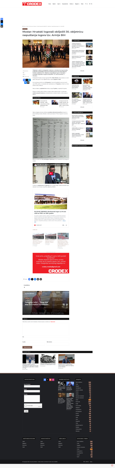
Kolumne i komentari (80, 395)
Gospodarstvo (65, 3)
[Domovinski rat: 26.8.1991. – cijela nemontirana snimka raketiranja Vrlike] (36, 102)
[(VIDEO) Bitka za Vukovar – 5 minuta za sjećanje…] (89, 129)
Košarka (77, 427)
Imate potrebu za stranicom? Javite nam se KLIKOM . (48, 461)
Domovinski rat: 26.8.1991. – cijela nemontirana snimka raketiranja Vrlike (78, 116)
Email (25, 389)
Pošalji (26, 411)
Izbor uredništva (79, 382)
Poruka (26, 394)
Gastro (77, 393)
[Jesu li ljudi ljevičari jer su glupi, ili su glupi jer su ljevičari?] (62, 395)
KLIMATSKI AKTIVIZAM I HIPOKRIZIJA (69, 388)
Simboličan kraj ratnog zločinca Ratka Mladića (75, 86)
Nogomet (78, 421)
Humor (77, 391)
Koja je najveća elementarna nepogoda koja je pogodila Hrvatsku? (78, 52)
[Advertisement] (57, 15)
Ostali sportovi (79, 429)
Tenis (77, 423)
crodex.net (35, 229)
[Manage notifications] (112, 465)
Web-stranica (49, 341)
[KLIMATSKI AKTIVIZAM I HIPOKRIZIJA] (70, 384)
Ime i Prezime (27, 384)
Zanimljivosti (78, 388)
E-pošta (23, 341)
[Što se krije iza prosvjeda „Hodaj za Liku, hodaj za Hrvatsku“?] (77, 95)
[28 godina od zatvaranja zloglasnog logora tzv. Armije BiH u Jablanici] (50, 236)
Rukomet (77, 431)
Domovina (31, 26)
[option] (45, 303)
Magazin (77, 3)
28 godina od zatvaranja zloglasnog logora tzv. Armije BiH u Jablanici (50, 241)
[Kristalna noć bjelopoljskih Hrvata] (48, 358)
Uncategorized (79, 411)
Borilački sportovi (79, 425)
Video (82, 3)
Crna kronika (78, 405)
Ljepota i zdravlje (79, 389)
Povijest (77, 415)
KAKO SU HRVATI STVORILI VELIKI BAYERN (61, 388)
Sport (59, 3)
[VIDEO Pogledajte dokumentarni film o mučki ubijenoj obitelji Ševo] (89, 135)
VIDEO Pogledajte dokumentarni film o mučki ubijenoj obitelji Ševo (78, 134)
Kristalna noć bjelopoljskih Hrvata (47, 364)
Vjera (77, 417)
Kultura (71, 3)
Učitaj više (82, 70)
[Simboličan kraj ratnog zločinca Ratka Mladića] (77, 81)
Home (50, 3)
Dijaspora (78, 407)
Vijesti (54, 3)
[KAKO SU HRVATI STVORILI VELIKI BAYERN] (62, 384)
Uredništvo (27, 285)
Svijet (77, 403)
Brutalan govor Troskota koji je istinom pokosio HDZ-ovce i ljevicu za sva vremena (66, 365)
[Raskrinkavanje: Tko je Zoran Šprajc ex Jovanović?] (89, 58)
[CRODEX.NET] (32, 4)
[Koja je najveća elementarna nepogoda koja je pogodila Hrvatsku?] (89, 52)
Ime (23, 336)
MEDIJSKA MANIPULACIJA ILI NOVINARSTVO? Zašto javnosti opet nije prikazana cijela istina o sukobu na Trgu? (30, 366)
